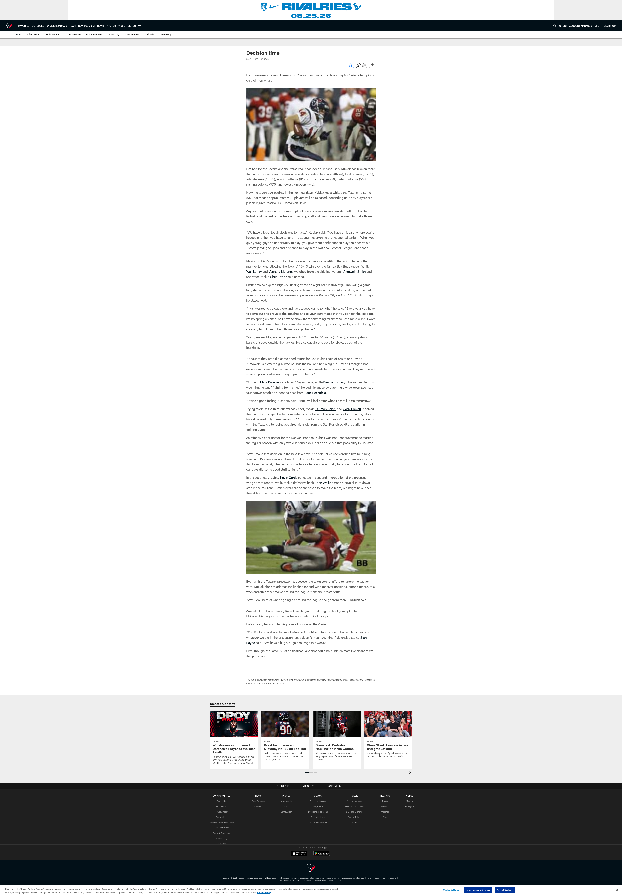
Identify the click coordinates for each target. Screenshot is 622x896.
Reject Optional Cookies (478, 890)
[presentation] (410, 773)
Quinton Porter (325, 409)
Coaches (385, 812)
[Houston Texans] (311, 868)
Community (286, 801)
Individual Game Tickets (354, 806)
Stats (385, 817)
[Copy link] (371, 66)
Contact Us (221, 801)
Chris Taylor (278, 277)
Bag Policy (318, 806)
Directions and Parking (318, 812)
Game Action (286, 812)
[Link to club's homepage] (9, 25)
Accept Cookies (505, 890)
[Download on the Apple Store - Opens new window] (299, 853)
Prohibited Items (318, 817)
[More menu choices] (139, 25)
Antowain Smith (354, 271)
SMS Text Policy (222, 828)
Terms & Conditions (221, 833)
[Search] (554, 25)
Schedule (385, 806)
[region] (311, 890)
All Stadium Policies (318, 822)
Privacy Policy (222, 812)
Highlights (409, 806)
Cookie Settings (451, 890)
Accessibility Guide (318, 801)
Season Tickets (354, 817)
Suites (354, 822)
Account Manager (354, 801)
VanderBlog (258, 806)
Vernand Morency (281, 271)
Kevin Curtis (288, 477)
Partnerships (221, 817)
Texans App (222, 844)
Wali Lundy (254, 271)
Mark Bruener (269, 382)
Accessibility (221, 838)
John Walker (324, 483)
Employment (221, 806)
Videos (409, 796)
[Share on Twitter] (358, 67)
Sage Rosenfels (315, 392)
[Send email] (364, 67)
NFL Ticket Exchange (354, 812)
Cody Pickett (352, 409)
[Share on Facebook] (351, 67)
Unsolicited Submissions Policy (221, 822)
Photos (286, 796)
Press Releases (258, 801)
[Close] (616, 890)
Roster (385, 801)
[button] (307, 772)
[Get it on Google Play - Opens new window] (321, 855)
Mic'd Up (409, 801)
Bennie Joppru (333, 382)
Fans (286, 806)
